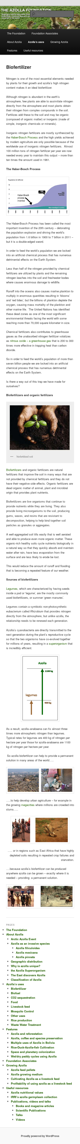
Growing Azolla (59, 42)
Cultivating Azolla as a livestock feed (35, 1079)
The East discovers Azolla (28, 975)
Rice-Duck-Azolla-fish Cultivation (32, 1047)
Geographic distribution (26, 961)
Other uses (18, 1016)
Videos (20, 1120)
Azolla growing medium (27, 1074)
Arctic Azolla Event (23, 939)
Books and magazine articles (35, 1106)
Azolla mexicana (27, 952)
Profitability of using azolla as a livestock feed (41, 1083)
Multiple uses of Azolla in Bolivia (33, 1043)
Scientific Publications (31, 1110)
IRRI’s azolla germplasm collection (34, 1097)
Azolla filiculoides (28, 948)
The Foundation (16, 33)
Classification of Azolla (26, 980)
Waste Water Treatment (26, 1025)
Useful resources (33, 50)
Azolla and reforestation (26, 1034)
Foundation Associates (45, 33)
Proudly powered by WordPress (40, 1136)
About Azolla (14, 42)
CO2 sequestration (23, 997)
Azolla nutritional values (27, 1092)
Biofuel (15, 993)
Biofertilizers (14, 470)
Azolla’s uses (36, 42)
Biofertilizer (18, 989)
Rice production (21, 1020)
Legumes (11, 589)
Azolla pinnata (25, 957)
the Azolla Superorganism (28, 970)
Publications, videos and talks (31, 1101)
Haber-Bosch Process (24, 137)
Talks (19, 1115)
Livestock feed (20, 1006)
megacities (28, 805)
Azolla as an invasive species (30, 943)
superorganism (58, 643)
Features (12, 50)
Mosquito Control (22, 1011)
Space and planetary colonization (33, 1052)
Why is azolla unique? (25, 966)
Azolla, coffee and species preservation (37, 1038)
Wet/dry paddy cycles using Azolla (34, 1056)
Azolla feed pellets (23, 1070)
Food (14, 1002)
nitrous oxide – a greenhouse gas (30, 341)
